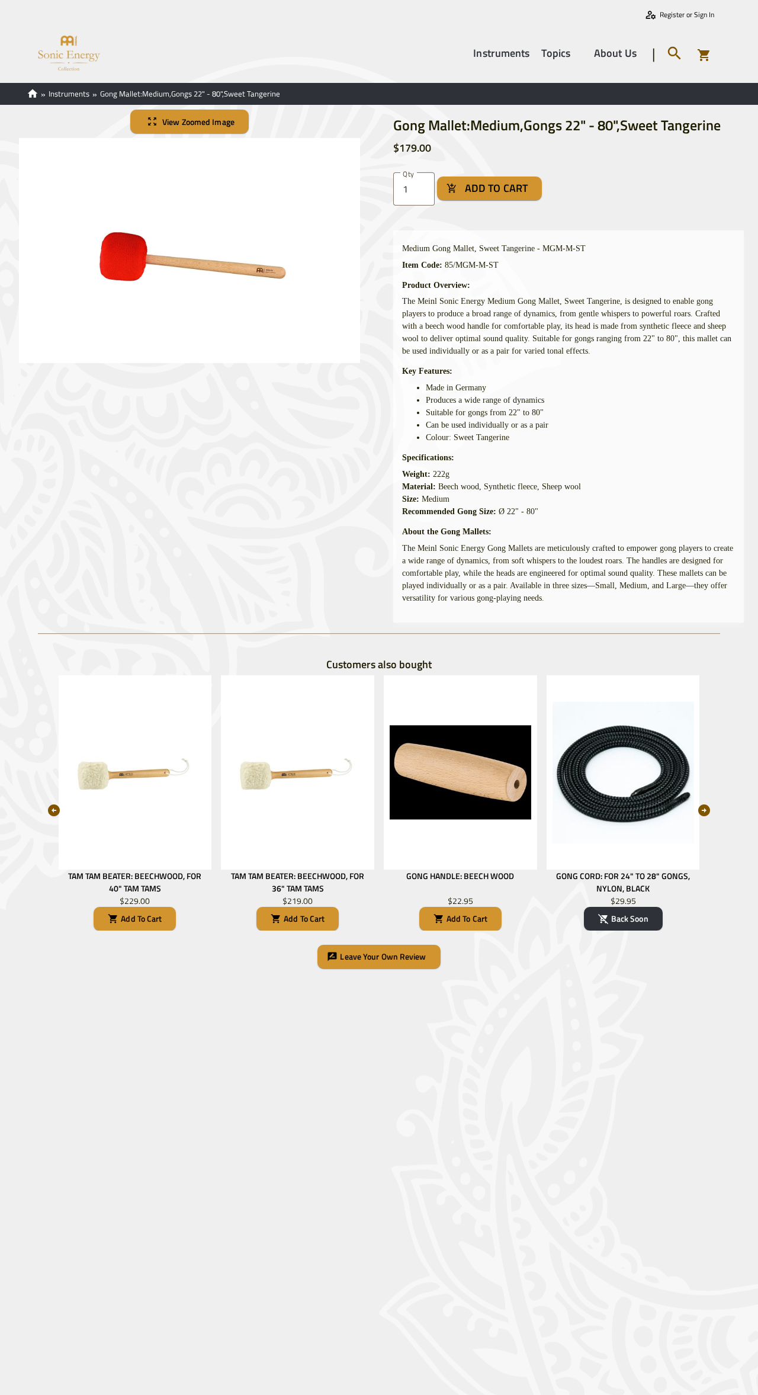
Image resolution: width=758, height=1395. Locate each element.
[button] (501, 53)
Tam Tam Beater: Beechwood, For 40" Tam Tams (134, 882)
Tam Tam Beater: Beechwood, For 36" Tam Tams (297, 882)
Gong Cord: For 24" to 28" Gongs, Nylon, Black (623, 882)
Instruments (69, 94)
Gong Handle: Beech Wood (460, 876)
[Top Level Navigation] (582, 53)
